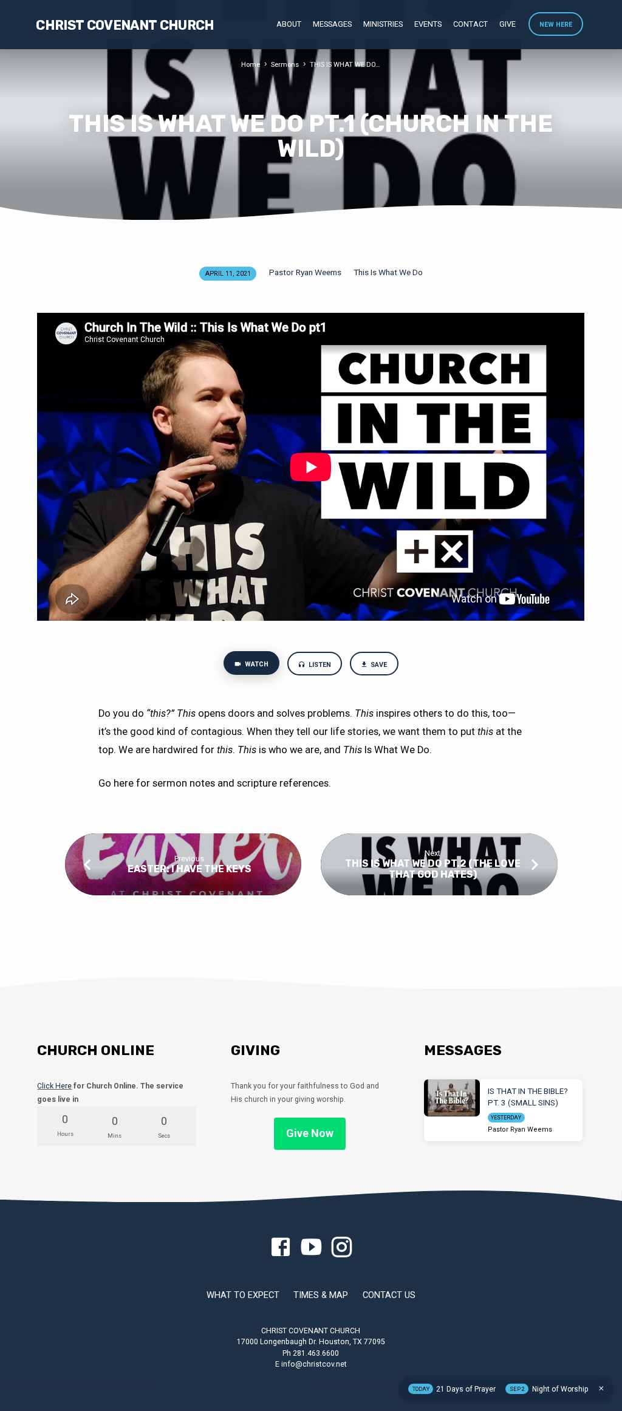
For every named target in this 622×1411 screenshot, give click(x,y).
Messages (332, 24)
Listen (319, 665)
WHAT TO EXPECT (243, 1295)
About (288, 24)
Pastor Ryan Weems (305, 272)
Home (250, 65)
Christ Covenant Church (125, 25)
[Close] (601, 1388)
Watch (255, 664)
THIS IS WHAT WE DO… (345, 65)
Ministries (383, 24)
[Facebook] (280, 1248)
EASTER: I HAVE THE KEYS (189, 869)
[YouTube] (311, 1248)
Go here (117, 783)
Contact (470, 24)
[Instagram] (341, 1248)
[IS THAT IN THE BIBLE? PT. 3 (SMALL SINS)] (451, 1097)
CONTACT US (389, 1295)
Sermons (285, 65)
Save (378, 665)
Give (507, 24)
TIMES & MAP (320, 1295)
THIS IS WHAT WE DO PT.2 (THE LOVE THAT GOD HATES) (433, 869)
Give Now (309, 1133)
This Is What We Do (388, 272)
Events (428, 24)
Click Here (54, 1086)
